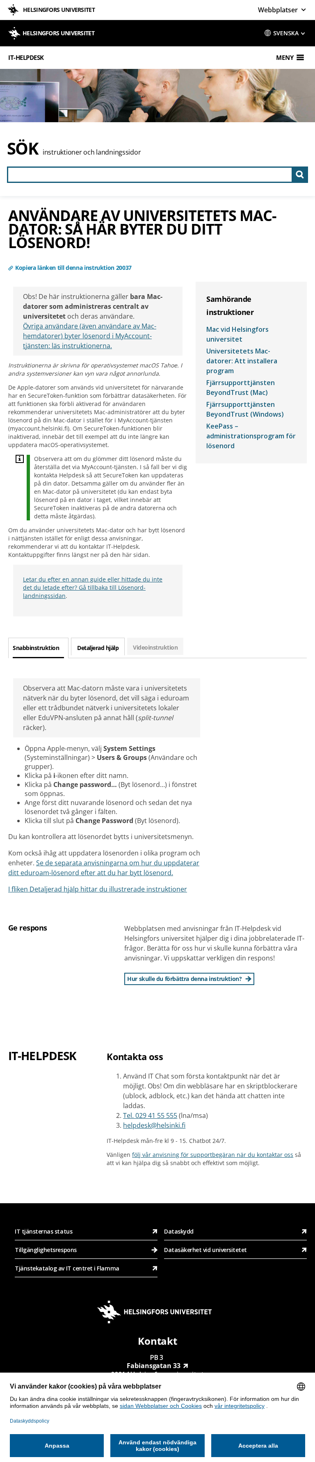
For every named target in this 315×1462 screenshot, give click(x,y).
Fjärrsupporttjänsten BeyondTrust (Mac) (240, 387)
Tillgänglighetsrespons (46, 1250)
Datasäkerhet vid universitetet (205, 1250)
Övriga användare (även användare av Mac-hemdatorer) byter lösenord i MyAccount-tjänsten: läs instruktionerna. (89, 336)
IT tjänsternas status (43, 1231)
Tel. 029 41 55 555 (150, 1115)
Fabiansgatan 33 (153, 1365)
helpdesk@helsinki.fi (154, 1125)
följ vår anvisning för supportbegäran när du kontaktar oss (212, 1155)
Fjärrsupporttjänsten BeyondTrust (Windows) (245, 409)
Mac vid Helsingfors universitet (237, 334)
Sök (23, 148)
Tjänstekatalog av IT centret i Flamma (67, 1268)
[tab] (38, 648)
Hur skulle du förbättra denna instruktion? (184, 979)
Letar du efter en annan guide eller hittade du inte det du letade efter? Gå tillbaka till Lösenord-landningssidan (92, 587)
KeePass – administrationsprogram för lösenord (251, 436)
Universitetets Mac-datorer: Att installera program (241, 361)
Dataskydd (179, 1231)
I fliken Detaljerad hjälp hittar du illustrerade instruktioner (97, 889)
